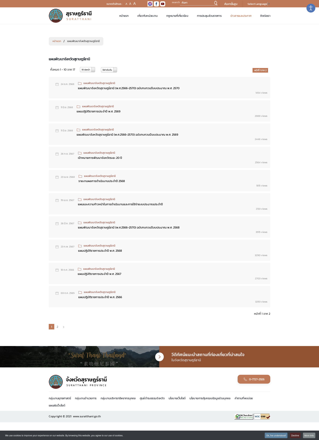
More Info (309, 435)
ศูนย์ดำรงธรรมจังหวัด (152, 398)
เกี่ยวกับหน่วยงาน (147, 15)
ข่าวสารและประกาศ (240, 15)
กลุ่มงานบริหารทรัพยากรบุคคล (118, 398)
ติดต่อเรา (265, 15)
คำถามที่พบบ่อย (244, 398)
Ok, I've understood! (276, 435)
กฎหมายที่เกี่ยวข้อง (177, 15)
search (176, 2)
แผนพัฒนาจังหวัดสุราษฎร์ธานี (99, 83)
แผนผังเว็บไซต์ (57, 405)
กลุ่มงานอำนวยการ (86, 398)
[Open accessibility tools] (310, 8)
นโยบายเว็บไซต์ (177, 398)
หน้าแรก (123, 15)
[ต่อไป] (64, 326)
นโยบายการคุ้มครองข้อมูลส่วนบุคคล (209, 398)
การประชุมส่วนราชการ (209, 15)
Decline (295, 435)
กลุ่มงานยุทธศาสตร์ (60, 398)
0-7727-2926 (256, 379)
